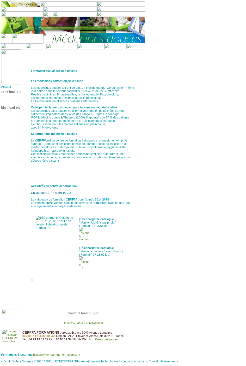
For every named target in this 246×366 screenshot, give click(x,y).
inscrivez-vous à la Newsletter (83, 323)
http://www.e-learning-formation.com (56, 354)
